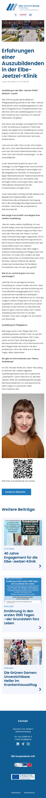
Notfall (23, 14)
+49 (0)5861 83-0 (24, 737)
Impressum (16, 792)
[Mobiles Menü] (30, 15)
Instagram (28, 743)
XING (23, 743)
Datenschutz (29, 792)
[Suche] (16, 15)
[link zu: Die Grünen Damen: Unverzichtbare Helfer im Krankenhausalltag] (23, 665)
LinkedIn (17, 743)
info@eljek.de (25, 739)
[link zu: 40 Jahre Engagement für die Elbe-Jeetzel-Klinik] (23, 544)
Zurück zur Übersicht (15, 492)
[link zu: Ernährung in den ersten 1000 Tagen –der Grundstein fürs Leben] (23, 603)
